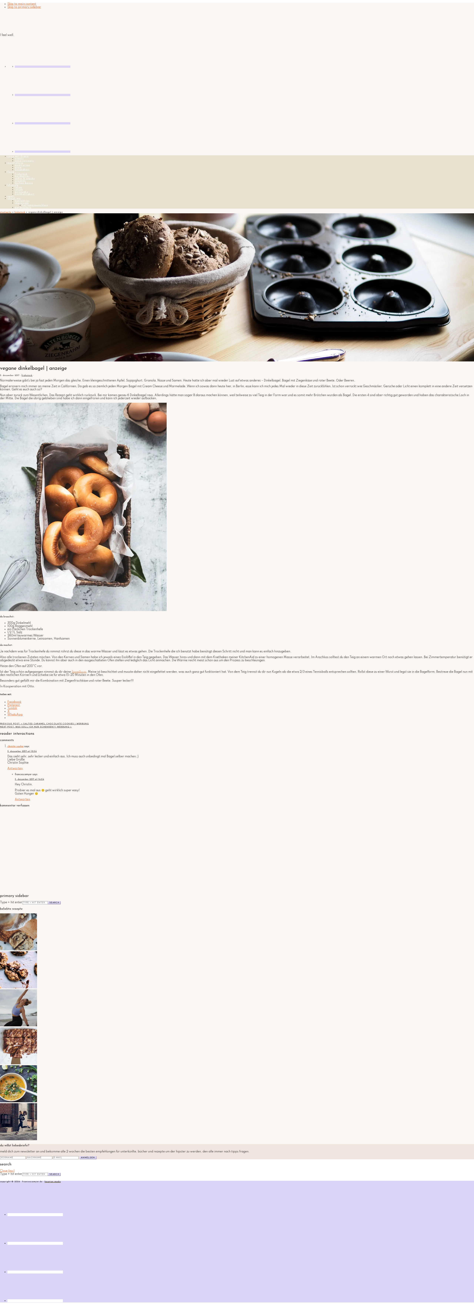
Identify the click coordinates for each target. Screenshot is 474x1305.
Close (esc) (7, 1170)
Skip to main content (21, 4)
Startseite (5, 212)
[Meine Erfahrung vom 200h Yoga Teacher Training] (18, 1025)
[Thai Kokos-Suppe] (18, 1101)
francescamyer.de (17, 21)
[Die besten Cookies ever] (18, 949)
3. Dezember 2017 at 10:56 (22, 751)
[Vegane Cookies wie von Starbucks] (18, 987)
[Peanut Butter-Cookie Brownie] (18, 1063)
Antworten (15, 768)
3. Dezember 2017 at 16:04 (29, 779)
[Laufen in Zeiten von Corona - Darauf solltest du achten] (18, 1139)
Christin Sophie (15, 746)
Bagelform (79, 671)
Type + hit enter (11, 902)
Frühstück (19, 212)
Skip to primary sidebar (24, 7)
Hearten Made (53, 1182)
